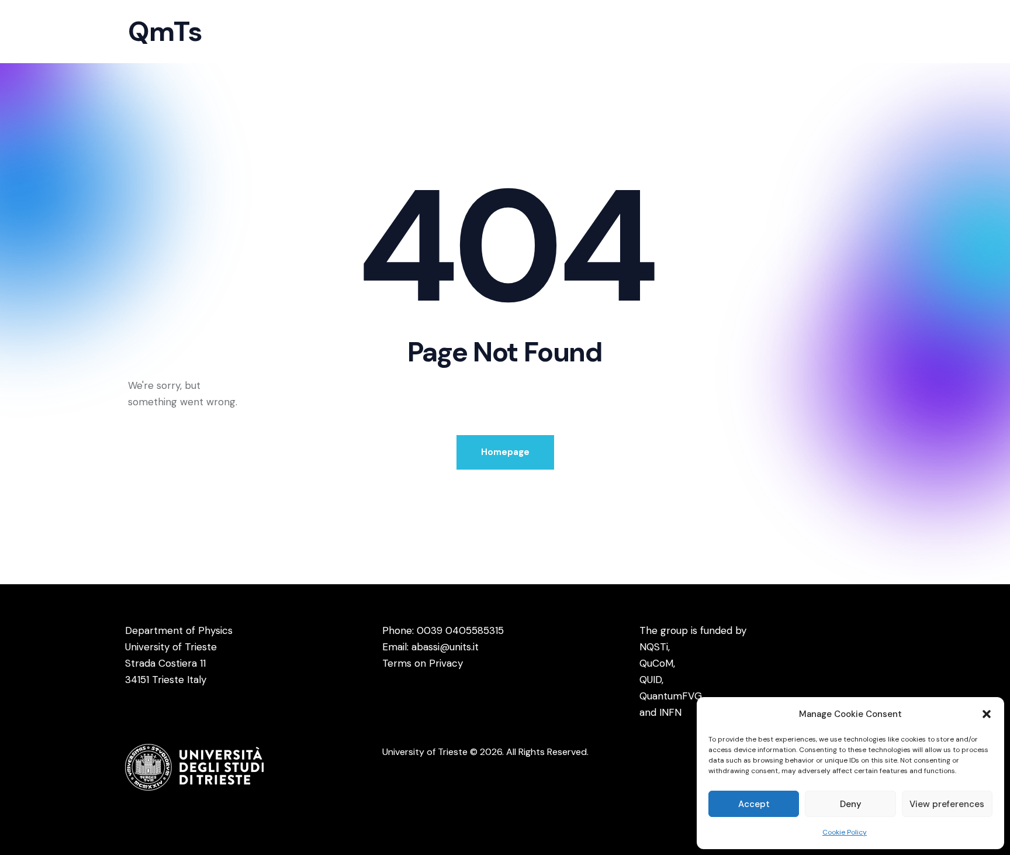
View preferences (946, 804)
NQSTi (653, 646)
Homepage (505, 452)
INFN (670, 712)
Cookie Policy (844, 832)
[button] (986, 714)
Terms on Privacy (422, 663)
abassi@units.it (445, 646)
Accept (754, 804)
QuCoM (656, 663)
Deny (851, 804)
